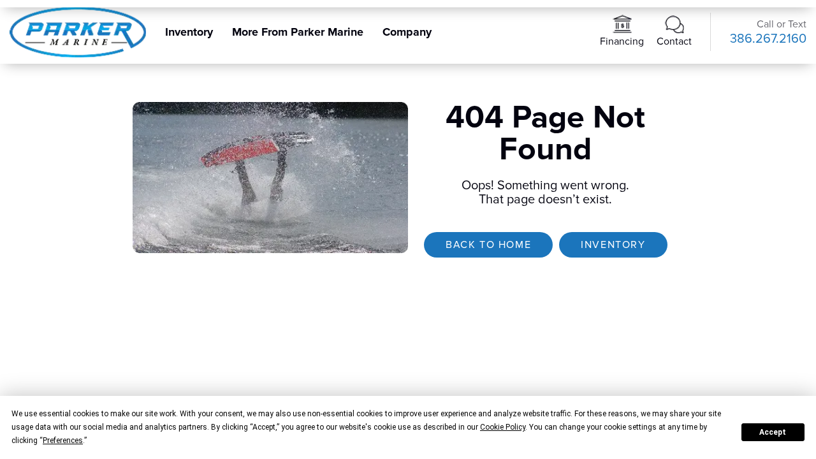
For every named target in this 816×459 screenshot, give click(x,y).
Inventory (189, 32)
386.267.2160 (768, 39)
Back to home (488, 244)
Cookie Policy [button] (502, 427)
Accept (772, 432)
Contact (674, 41)
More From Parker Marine (297, 32)
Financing (622, 41)
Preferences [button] (63, 440)
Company (407, 32)
